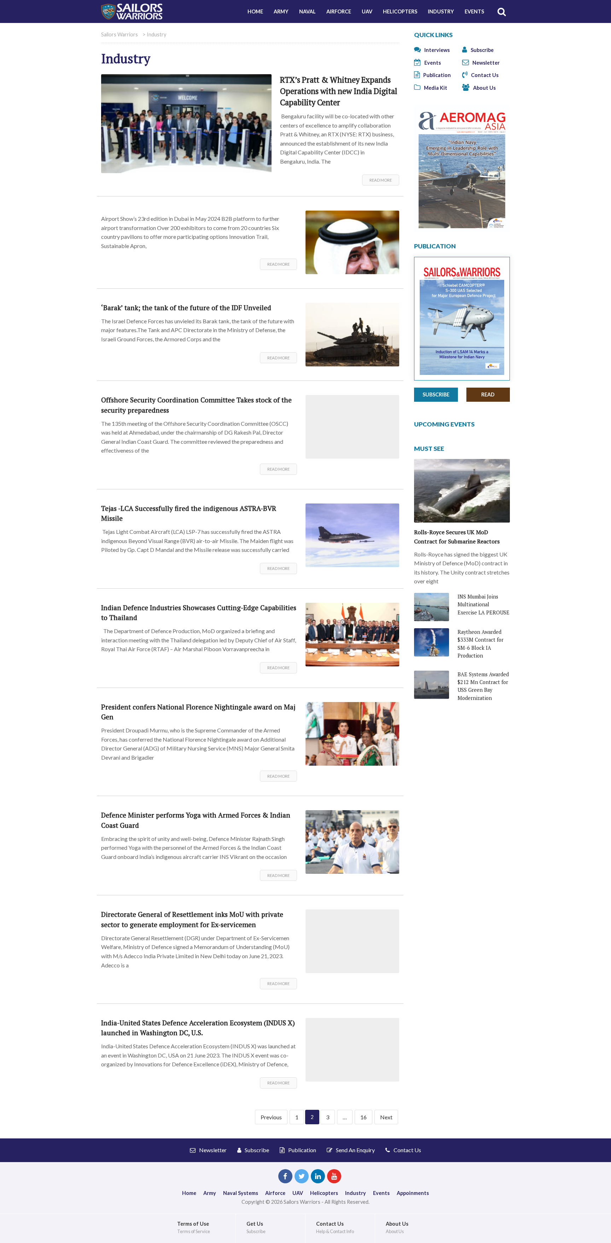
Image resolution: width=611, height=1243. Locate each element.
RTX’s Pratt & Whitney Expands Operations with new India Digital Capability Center (338, 91)
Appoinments (413, 1193)
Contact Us (484, 75)
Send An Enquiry (355, 1150)
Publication (436, 75)
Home (255, 11)
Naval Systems (240, 1193)
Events (474, 11)
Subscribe (482, 50)
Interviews (436, 50)
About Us (484, 88)
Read (488, 394)
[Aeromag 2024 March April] (462, 168)
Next (386, 1117)
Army (281, 11)
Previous (271, 1117)
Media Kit (435, 88)
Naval (307, 11)
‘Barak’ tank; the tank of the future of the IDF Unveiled (186, 307)
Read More (380, 180)
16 (363, 1117)
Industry (441, 11)
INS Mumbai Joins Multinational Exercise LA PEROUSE (484, 604)
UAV (367, 11)
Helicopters (400, 11)
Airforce (338, 11)
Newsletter (485, 63)
